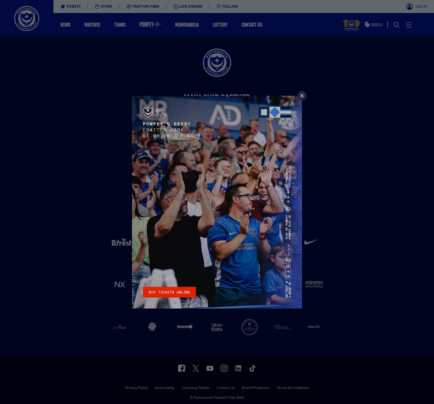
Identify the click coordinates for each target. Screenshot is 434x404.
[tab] (302, 95)
